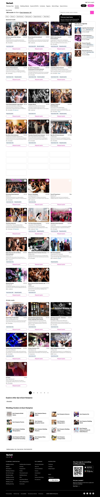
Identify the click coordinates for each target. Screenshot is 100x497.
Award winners (20, 16)
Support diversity (37, 16)
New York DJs (9, 10)
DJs (15, 430)
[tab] (14, 65)
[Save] (25, 23)
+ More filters (46, 16)
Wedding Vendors (10, 430)
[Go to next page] (48, 374)
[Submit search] (92, 12)
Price (7, 16)
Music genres (28, 16)
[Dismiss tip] (79, 16)
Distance (13, 16)
